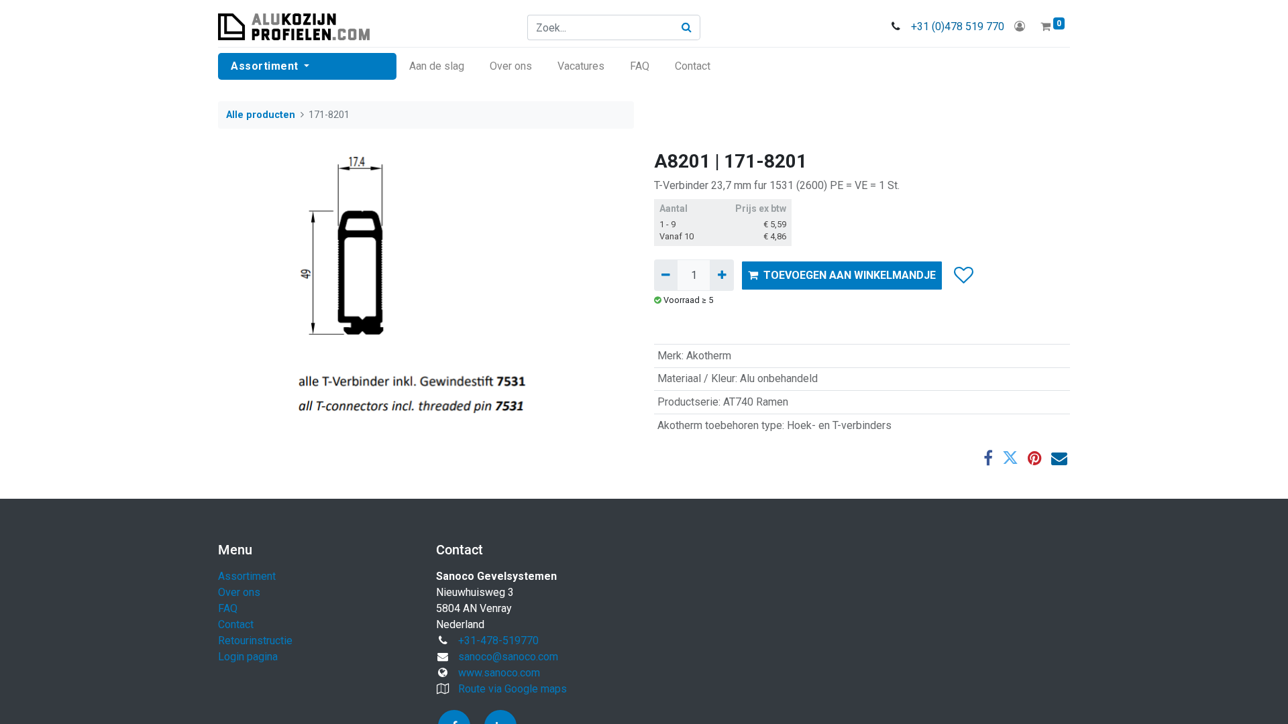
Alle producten (260, 115)
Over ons (239, 592)
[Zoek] (687, 27)
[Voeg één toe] (721, 274)
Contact (236, 624)
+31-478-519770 (498, 640)
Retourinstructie (255, 640)
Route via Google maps (512, 688)
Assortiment (247, 576)
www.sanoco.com (499, 672)
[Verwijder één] (666, 274)
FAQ (227, 608)
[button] (963, 275)
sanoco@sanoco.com (508, 656)
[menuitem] (436, 66)
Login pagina (248, 656)
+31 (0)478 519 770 (957, 26)
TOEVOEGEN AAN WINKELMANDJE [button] (849, 275)
